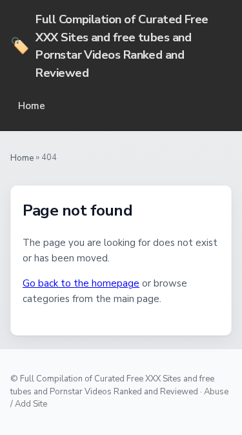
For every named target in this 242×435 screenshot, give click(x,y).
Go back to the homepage (81, 283)
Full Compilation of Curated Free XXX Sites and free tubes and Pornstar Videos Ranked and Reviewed (109, 46)
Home (31, 105)
